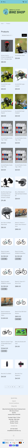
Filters (24, 35)
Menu (4, 1)
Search (14, 401)
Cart (26, 1)
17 (19, 386)
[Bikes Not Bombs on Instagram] (13, 435)
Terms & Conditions (14, 403)
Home (2, 23)
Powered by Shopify (19, 440)
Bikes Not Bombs (10, 440)
